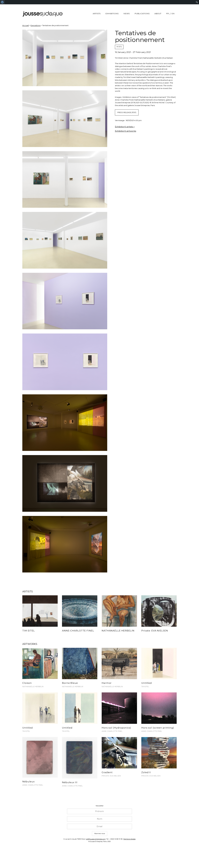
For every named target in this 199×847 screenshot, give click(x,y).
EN (173, 13)
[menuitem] (2, 2)
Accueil (25, 25)
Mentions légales (129, 839)
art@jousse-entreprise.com (96, 839)
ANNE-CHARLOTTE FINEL (112, 731)
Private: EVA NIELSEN (111, 776)
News (126, 13)
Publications (142, 13)
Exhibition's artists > (125, 126)
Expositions (35, 25)
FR (167, 13)
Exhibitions (112, 13)
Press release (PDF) (126, 112)
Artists (97, 13)
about (157, 13)
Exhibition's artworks (125, 131)
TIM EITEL (145, 687)
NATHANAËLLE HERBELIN (32, 687)
